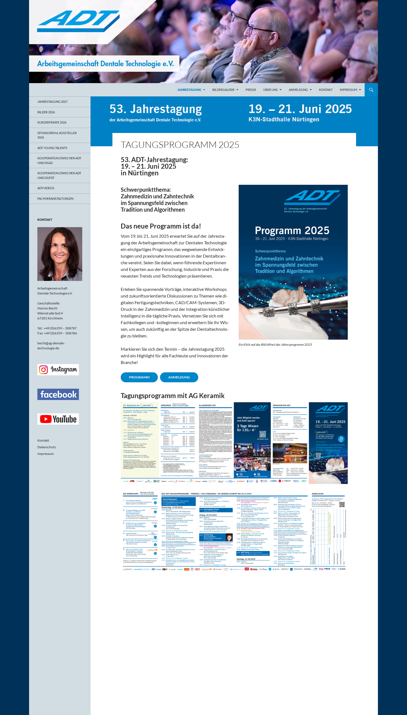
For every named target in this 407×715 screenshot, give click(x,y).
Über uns (270, 89)
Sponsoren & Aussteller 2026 (57, 135)
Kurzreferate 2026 (51, 122)
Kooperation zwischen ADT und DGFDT (59, 175)
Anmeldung (298, 89)
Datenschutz (46, 447)
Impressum (348, 89)
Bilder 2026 (46, 112)
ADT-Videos (45, 188)
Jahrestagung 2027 (52, 101)
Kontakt (326, 89)
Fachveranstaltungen (55, 198)
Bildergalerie (223, 89)
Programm (139, 377)
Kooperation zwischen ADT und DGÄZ (59, 160)
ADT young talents (52, 148)
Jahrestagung (189, 89)
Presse (251, 89)
